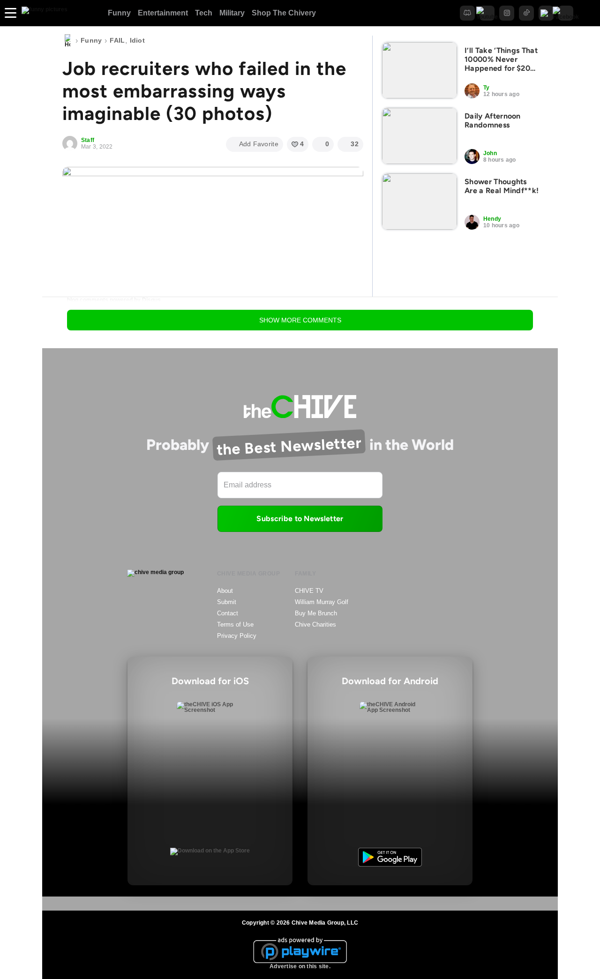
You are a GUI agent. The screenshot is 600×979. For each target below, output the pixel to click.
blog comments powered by (114, 300)
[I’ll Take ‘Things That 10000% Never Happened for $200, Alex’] (419, 70)
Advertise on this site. (300, 966)
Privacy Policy (236, 635)
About (225, 590)
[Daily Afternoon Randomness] (419, 136)
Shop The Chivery (284, 13)
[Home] (67, 41)
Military (232, 13)
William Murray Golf (321, 601)
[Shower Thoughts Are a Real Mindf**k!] (419, 201)
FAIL (117, 40)
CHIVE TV (309, 590)
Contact (227, 613)
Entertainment (163, 13)
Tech (203, 13)
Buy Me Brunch (316, 613)
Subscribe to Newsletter (299, 518)
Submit (226, 601)
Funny (119, 13)
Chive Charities (315, 624)
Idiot (137, 40)
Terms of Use (235, 624)
